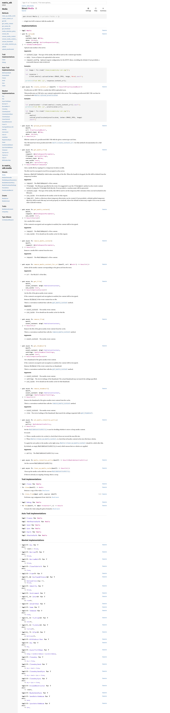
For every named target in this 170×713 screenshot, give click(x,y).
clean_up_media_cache (42, 468)
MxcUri (73, 264)
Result (62, 87)
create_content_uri (42, 87)
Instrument (34, 593)
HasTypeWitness (39, 577)
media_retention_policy (43, 460)
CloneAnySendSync (37, 671)
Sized (36, 549)
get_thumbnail (39, 346)
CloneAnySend (35, 664)
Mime (40, 38)
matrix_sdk (25, 6)
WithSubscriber (36, 639)
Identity (33, 586)
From (31, 574)
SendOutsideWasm (37, 654)
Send (28, 525)
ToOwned (32, 611)
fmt (26, 505)
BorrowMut (33, 559)
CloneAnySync (35, 679)
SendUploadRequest (34, 44)
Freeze (29, 518)
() (34, 136)
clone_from (29, 494)
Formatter (46, 505)
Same (31, 607)
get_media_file (40, 150)
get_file (37, 281)
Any (30, 545)
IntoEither (34, 604)
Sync (28, 528)
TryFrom (35, 618)
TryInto (35, 625)
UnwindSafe (32, 535)
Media (29, 31)
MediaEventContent (51, 286)
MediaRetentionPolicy (41, 424)
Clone (29, 484)
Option (42, 42)
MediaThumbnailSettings (44, 352)
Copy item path (36, 8)
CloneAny (33, 657)
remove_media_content (42, 241)
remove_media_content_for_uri (46, 264)
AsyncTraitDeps (36, 650)
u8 (35, 40)
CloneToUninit (35, 566)
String (43, 156)
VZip (34, 632)
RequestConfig (52, 42)
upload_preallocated (42, 126)
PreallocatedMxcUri (73, 87)
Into (34, 597)
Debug (29, 502)
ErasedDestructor (37, 686)
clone (27, 487)
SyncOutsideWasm (50, 654)
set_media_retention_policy (45, 420)
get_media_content (41, 209)
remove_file (38, 319)
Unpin (29, 532)
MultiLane (30, 636)
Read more (45, 490)
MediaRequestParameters (44, 154)
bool (37, 160)
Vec (32, 40)
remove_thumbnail (41, 388)
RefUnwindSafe (34, 522)
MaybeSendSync (35, 693)
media (32, 6)
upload (31, 34)
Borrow (32, 552)
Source (24, 11)
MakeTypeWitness (32, 581)
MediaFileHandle (39, 164)
